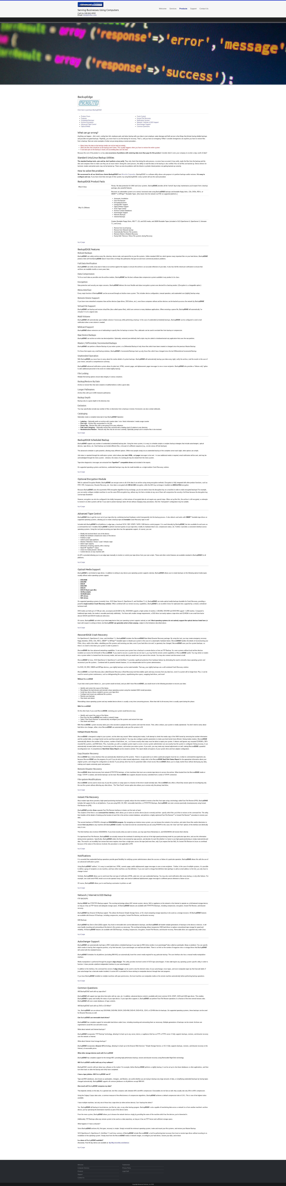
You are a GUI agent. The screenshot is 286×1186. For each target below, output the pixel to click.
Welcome (162, 9)
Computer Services (83, 1168)
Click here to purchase (90, 110)
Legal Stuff (125, 1171)
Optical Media (85, 126)
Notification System (143, 120)
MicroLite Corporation (128, 174)
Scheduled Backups (87, 120)
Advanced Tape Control (88, 124)
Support (193, 9)
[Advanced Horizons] (98, 4)
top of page (81, 242)
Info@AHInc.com (90, 15)
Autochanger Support (143, 124)
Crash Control (141, 116)
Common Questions (143, 126)
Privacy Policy (126, 1168)
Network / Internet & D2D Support (148, 122)
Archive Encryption (87, 122)
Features (84, 118)
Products (183, 9)
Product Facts (85, 116)
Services (172, 9)
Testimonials (126, 1165)
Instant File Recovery (144, 118)
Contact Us (204, 9)
